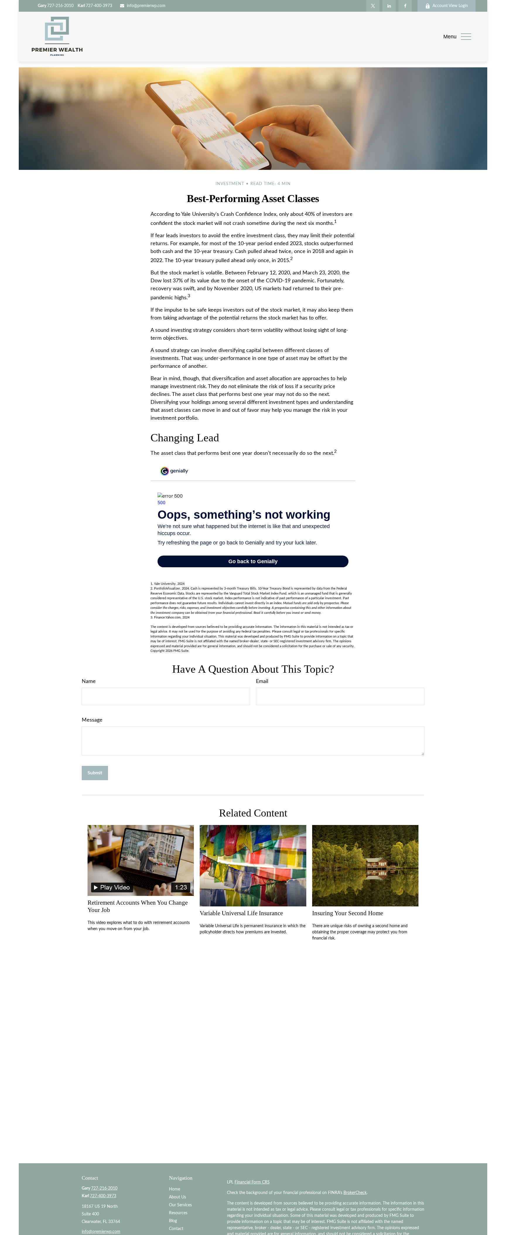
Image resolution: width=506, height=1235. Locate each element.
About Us (177, 1197)
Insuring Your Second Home (347, 913)
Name (89, 681)
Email (262, 681)
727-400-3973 (95, 6)
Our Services (180, 1205)
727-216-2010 (55, 6)
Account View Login (450, 6)
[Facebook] (405, 6)
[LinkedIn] (389, 6)
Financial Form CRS (252, 1182)
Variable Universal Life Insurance (241, 913)
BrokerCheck (355, 1193)
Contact (176, 1229)
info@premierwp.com (146, 6)
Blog (173, 1221)
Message (92, 720)
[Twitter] (373, 6)
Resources (178, 1213)
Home (174, 1189)
